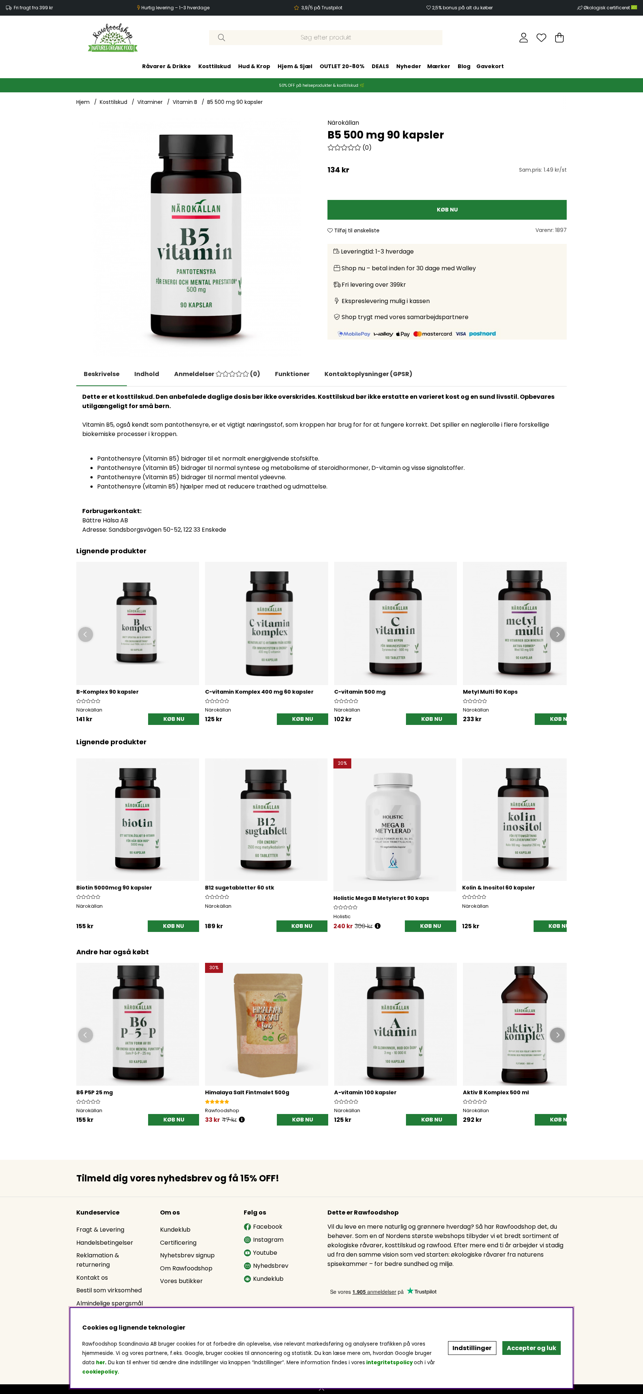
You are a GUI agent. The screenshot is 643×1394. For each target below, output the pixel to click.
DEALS (380, 66)
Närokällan (343, 122)
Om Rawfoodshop (186, 1268)
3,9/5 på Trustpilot (321, 7)
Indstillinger (472, 1348)
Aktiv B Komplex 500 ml (496, 1092)
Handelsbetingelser (104, 1242)
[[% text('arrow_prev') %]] (83, 836)
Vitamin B (185, 102)
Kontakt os (92, 1277)
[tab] (147, 374)
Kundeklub (175, 1229)
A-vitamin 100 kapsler (365, 1092)
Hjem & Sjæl (295, 66)
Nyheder (408, 66)
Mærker (438, 66)
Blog (464, 66)
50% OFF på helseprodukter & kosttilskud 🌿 (321, 85)
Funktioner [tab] (292, 374)
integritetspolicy (389, 1362)
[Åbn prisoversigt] (378, 926)
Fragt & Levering (100, 1229)
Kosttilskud (214, 66)
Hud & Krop (254, 66)
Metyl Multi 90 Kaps (490, 692)
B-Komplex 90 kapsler (107, 692)
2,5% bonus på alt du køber (462, 7)
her (100, 1362)
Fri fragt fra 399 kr (33, 7)
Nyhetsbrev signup (187, 1255)
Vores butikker (181, 1281)
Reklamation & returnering (97, 1260)
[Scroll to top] (321, 1389)
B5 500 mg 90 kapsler (235, 102)
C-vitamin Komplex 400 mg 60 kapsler (259, 692)
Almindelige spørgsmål (109, 1303)
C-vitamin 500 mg (360, 692)
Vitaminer (150, 102)
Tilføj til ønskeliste (356, 230)
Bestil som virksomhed (109, 1290)
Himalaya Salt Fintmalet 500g (247, 1092)
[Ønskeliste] (541, 37)
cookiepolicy (100, 1371)
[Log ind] (523, 37)
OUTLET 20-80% (342, 66)
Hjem (83, 102)
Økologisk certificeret (607, 7)
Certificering (178, 1242)
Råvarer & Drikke (166, 66)
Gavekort (490, 66)
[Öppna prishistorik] (242, 1119)
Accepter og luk (531, 1348)
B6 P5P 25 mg (94, 1092)
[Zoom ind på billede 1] (196, 237)
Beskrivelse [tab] (101, 374)
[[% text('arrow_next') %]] (560, 836)
